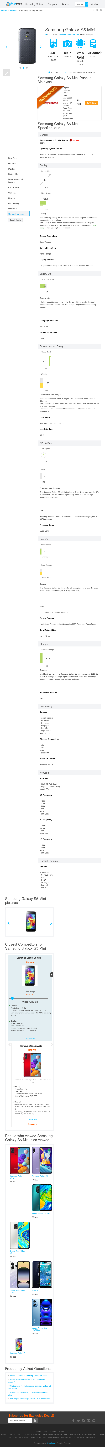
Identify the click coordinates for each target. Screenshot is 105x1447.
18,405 (76, 140)
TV (67, 1431)
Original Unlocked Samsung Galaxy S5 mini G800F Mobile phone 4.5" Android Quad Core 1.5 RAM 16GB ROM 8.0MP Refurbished (68, 103)
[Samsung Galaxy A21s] (32, 1065)
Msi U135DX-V (36, 1437)
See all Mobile (15, 220)
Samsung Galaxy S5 (18, 1353)
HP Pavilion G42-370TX (86, 1437)
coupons (52, 4)
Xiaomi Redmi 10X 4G (41, 1213)
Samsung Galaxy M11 (41, 1176)
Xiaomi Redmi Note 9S (17, 1252)
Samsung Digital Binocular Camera (56, 1434)
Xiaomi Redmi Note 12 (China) (39, 1329)
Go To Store (91, 103)
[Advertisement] (52, 19)
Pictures (55, 72)
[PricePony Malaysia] (14, 4)
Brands (66, 4)
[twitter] (78, 1421)
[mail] (88, 1421)
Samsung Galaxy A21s (31, 1046)
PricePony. (51, 1443)
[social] (94, 1421)
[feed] (83, 1421)
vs (52, 975)
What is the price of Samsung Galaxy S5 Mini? (28, 1375)
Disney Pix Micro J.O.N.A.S (11, 1434)
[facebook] (73, 1421)
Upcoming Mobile (34, 4)
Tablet (45, 1431)
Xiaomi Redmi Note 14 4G (17, 1291)
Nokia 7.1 (35, 1290)
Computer (53, 1431)
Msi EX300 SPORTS (51, 1437)
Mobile (38, 1431)
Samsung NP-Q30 (91, 1434)
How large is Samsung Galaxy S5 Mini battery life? (29, 1398)
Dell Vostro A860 (76, 1434)
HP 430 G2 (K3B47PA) (32, 1434)
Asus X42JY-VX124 (68, 1437)
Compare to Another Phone (81, 72)
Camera (61, 1431)
